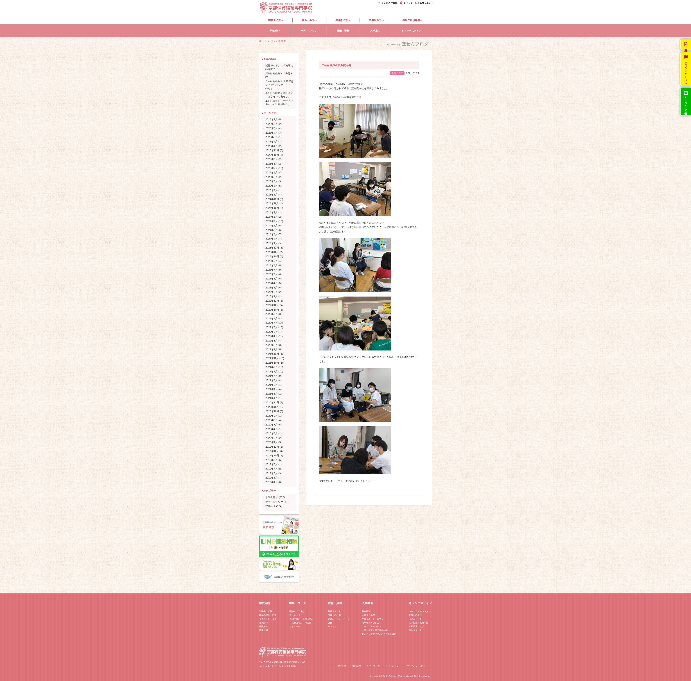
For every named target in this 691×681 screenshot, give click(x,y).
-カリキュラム (295, 615)
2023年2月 (271, 291)
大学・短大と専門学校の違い (376, 630)
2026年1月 (271, 146)
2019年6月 (271, 473)
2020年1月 (271, 442)
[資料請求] (685, 44)
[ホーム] (286, 11)
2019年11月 (272, 451)
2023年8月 (271, 265)
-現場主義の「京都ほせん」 (302, 619)
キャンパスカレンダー (419, 611)
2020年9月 (271, 415)
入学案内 (375, 30)
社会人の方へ (309, 20)
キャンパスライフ (411, 30)
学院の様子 (271, 497)
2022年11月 (272, 305)
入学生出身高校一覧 (418, 622)
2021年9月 (271, 367)
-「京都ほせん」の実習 (300, 622)
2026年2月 (271, 141)
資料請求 (356, 666)
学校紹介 (275, 30)
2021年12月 (272, 353)
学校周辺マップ (416, 626)
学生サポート (415, 630)
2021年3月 (271, 393)
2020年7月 (271, 424)
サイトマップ (373, 666)
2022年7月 (271, 322)
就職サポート (334, 611)
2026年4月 (271, 132)
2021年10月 (272, 362)
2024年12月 (272, 199)
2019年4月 (271, 482)
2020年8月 (271, 420)
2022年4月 (271, 336)
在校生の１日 (415, 615)
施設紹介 (263, 626)
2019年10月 (272, 455)
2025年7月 (271, 168)
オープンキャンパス (371, 626)
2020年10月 (272, 411)
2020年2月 (271, 437)
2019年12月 (272, 446)
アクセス (342, 666)
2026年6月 (271, 123)
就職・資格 (343, 30)
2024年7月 (271, 221)
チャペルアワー (274, 501)
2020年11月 (272, 407)
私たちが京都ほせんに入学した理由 (379, 634)
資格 (330, 622)
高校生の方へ (275, 20)
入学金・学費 (368, 615)
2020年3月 (271, 433)
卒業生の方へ (376, 20)
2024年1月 (271, 243)
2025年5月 (271, 177)
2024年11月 (272, 203)
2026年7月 (271, 119)
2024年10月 (272, 207)
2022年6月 (271, 327)
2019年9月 (271, 460)
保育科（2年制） (297, 611)
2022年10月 (272, 309)
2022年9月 (271, 314)
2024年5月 (271, 230)
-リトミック (294, 626)
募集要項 (366, 611)
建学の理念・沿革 (267, 615)
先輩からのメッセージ (338, 619)
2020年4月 (271, 429)
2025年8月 (271, 163)
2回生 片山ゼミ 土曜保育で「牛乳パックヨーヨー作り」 (279, 85)
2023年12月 (272, 247)
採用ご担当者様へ (412, 20)
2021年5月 (271, 384)
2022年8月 (271, 318)
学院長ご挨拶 (265, 611)
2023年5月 (271, 278)
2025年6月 (271, 172)
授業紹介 (270, 506)
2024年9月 (271, 212)
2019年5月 (271, 477)
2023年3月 (271, 287)
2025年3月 (271, 185)
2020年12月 (272, 402)
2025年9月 (271, 159)
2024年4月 (271, 234)
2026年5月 (271, 128)
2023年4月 (271, 283)
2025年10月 (272, 154)
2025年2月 (271, 190)
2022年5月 (271, 331)
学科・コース (308, 30)
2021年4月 (271, 389)
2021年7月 (271, 375)
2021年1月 (271, 398)
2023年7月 (271, 269)
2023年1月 (271, 296)
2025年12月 (272, 150)
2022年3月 (271, 340)
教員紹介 (263, 622)
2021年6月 (271, 380)
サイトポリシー (393, 666)
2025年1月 (271, 194)
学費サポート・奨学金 (372, 619)
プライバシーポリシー (417, 666)
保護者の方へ (342, 20)
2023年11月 (272, 252)
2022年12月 (272, 300)
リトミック (333, 626)
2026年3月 (271, 137)
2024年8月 (271, 216)
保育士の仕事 (334, 615)
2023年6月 (271, 274)
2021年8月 (271, 371)
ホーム (263, 41)
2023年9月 (271, 260)
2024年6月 (271, 225)
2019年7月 (271, 468)
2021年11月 (272, 358)
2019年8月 (271, 464)
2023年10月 (272, 256)
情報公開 (263, 630)
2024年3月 (271, 238)
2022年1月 (271, 349)
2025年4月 (271, 181)
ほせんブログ (278, 41)
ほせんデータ (415, 619)
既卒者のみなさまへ (371, 622)
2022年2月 (271, 344)
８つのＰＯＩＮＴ (267, 619)
